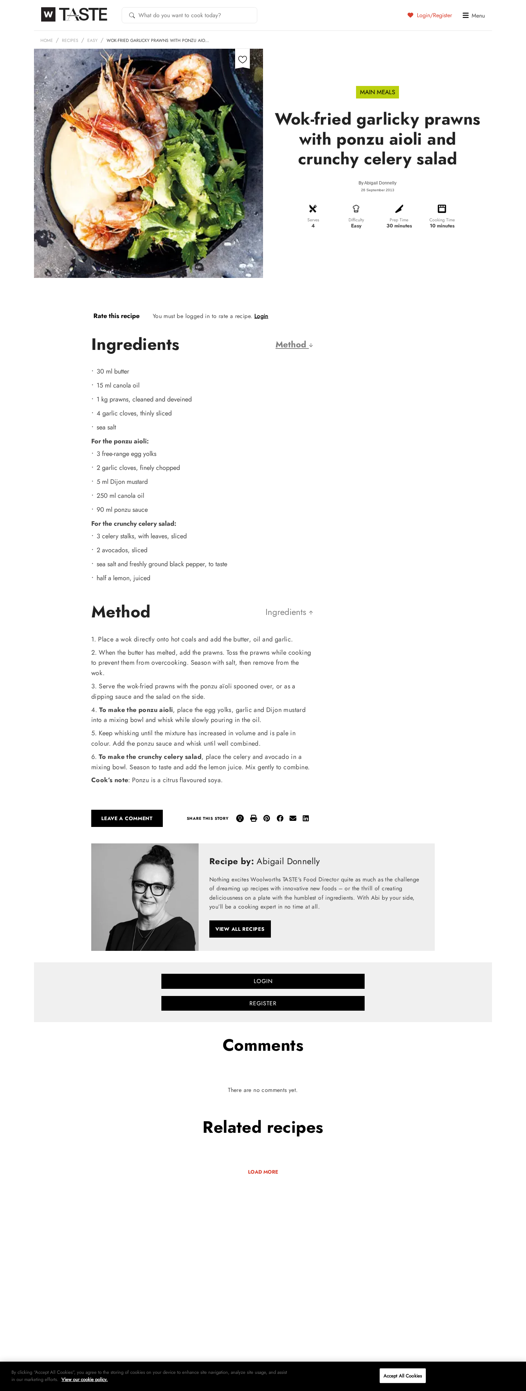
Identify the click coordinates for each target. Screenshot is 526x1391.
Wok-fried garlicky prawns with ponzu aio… (158, 40)
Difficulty (356, 220)
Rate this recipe (116, 316)
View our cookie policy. (85, 1379)
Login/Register (433, 15)
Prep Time (399, 220)
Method (292, 344)
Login (261, 316)
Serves (313, 220)
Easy (92, 40)
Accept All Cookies (403, 1375)
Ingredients (287, 612)
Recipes (70, 40)
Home (46, 40)
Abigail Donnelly (380, 183)
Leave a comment (127, 818)
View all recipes (240, 929)
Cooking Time (442, 220)
